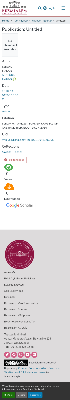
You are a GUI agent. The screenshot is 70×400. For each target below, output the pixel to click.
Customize (35, 394)
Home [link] (5, 21)
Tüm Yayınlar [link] (20, 21)
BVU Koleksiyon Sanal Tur (19, 321)
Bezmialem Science (15, 309)
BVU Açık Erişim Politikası (19, 278)
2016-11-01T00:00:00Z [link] (10, 95)
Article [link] (6, 111)
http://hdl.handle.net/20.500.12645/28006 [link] (28, 140)
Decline (21, 394)
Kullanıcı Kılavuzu (14, 284)
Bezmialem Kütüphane (17, 315)
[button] (14, 8)
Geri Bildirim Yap (13, 290)
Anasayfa (9, 272)
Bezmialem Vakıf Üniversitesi (21, 303)
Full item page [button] (15, 160)
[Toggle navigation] (63, 8)
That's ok (8, 394)
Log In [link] (51, 8)
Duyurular (9, 297)
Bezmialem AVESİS (15, 327)
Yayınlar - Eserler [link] (42, 21)
